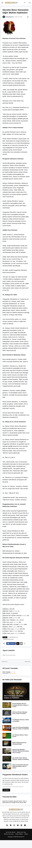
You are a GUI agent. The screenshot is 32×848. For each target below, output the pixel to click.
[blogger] (25, 825)
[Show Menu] (2, 2)
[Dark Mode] (25, 2)
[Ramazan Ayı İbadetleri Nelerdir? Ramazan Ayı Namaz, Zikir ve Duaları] (6, 751)
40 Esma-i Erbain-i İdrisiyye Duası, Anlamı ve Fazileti (19, 712)
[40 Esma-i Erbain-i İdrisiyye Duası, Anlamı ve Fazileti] (6, 713)
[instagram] (14, 825)
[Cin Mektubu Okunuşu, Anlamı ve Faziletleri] (6, 720)
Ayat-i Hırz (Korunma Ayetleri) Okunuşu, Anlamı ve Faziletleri (20, 728)
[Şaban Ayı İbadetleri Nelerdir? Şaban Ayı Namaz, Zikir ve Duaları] (6, 766)
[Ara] (29, 2)
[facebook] (10, 825)
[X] (17, 643)
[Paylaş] (28, 17)
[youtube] (17, 825)
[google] (7, 825)
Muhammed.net (20, 836)
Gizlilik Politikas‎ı (19, 834)
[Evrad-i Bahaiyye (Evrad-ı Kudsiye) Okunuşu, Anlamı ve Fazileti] (6, 705)
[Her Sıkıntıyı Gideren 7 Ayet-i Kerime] (6, 736)
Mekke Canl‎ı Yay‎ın (21, 832)
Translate (13, 673)
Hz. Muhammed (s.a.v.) (13, 637)
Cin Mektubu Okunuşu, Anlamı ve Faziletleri (20, 720)
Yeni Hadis (6, 790)
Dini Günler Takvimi (10, 832)
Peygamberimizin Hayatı (8, 639)
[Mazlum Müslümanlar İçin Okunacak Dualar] (6, 743)
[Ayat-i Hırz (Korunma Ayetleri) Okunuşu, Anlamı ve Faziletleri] (6, 728)
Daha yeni (4, 661)
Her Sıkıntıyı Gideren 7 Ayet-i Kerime (20, 735)
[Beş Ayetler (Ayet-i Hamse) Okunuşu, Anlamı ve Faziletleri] (6, 759)
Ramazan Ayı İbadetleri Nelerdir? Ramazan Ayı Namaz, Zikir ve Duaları (20, 751)
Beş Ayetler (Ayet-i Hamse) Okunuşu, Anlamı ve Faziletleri (20, 758)
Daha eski (27, 661)
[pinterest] (21, 825)
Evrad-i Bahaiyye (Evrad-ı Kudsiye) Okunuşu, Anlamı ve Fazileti (20, 705)
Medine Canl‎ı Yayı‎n (9, 834)
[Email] (21, 643)
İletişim (26, 834)
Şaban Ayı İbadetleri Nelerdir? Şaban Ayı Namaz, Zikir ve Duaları (20, 766)
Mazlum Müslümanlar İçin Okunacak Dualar (19, 743)
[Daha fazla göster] (24, 643)
